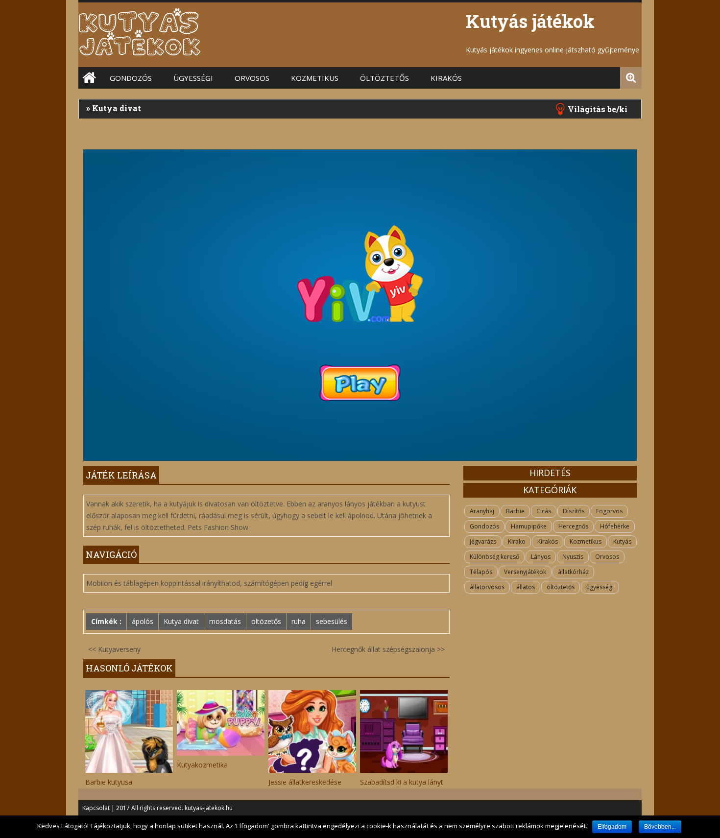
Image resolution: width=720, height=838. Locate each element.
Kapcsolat (96, 808)
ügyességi (600, 587)
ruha (298, 621)
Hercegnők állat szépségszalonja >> (388, 649)
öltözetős (266, 621)
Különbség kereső (494, 556)
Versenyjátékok (525, 572)
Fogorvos (609, 511)
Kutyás (622, 541)
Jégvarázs (483, 541)
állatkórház (573, 572)
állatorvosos (487, 587)
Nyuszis (572, 556)
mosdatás (225, 621)
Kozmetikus (314, 78)
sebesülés (331, 621)
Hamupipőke (529, 526)
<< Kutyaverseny (114, 649)
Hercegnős (573, 526)
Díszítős (573, 511)
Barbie (515, 511)
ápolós (142, 621)
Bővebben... (660, 826)
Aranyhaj (482, 511)
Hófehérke (614, 526)
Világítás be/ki (597, 109)
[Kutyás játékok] (139, 53)
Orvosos (252, 78)
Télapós (481, 572)
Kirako (517, 541)
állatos (525, 587)
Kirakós (446, 78)
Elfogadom (612, 826)
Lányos (541, 556)
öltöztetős (384, 78)
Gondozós (131, 78)
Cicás (543, 511)
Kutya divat (181, 621)
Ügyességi (193, 78)
